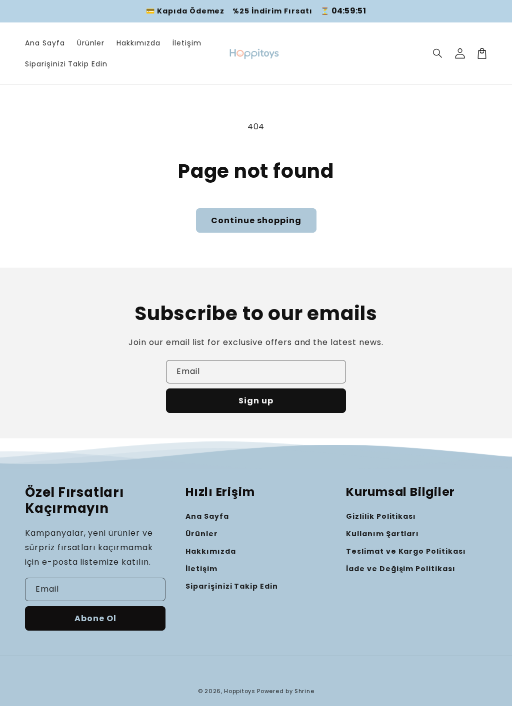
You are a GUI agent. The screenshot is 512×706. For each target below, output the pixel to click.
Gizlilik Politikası (381, 516)
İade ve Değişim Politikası (401, 569)
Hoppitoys (239, 691)
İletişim (202, 569)
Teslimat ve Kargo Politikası (406, 551)
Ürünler (202, 534)
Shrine (304, 691)
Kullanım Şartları (382, 534)
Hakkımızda (211, 551)
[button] (438, 53)
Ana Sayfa (207, 516)
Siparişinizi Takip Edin (232, 586)
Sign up (256, 400)
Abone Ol (95, 618)
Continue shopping (256, 220)
